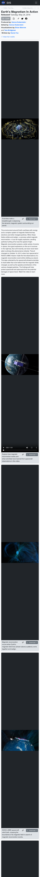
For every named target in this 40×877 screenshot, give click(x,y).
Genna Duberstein (19, 22)
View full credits (9, 37)
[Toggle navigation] (36, 3)
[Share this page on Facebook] (26, 19)
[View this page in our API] (13, 19)
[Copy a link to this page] (18, 18)
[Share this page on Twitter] (22, 19)
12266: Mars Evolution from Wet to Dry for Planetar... (28, 8)
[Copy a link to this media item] (22, 219)
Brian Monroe (20, 27)
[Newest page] (38, 8)
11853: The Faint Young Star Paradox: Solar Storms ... (9, 8)
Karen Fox (14, 33)
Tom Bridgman (10, 30)
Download (32, 219)
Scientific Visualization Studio (9, 2)
